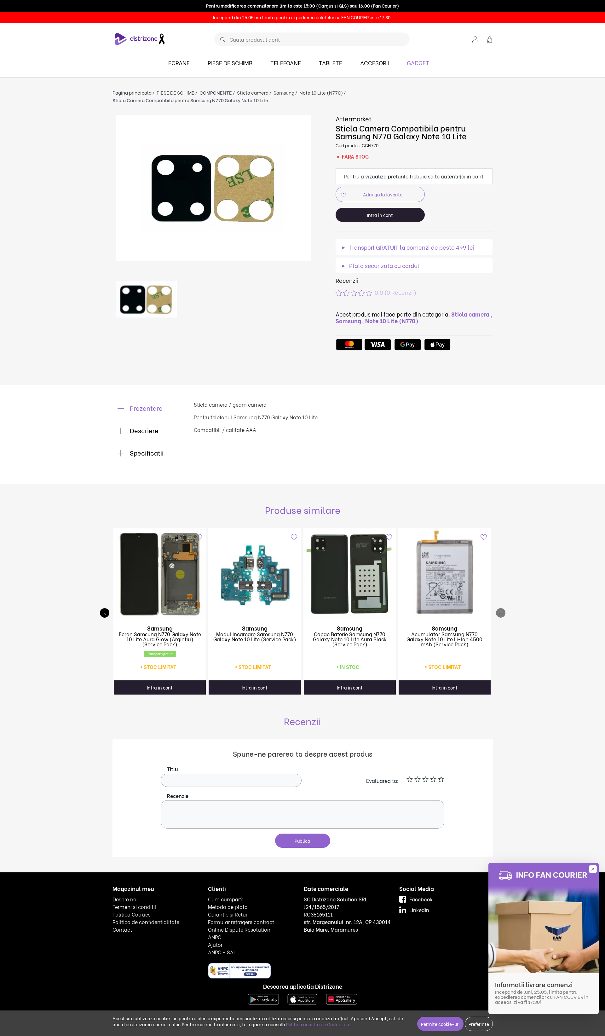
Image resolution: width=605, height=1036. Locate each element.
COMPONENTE (215, 92)
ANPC (214, 936)
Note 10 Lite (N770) (321, 92)
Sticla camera (252, 92)
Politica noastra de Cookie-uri (317, 1024)
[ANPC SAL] (239, 970)
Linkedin (419, 909)
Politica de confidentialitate (145, 921)
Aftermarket (354, 118)
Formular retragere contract (241, 921)
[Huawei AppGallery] (341, 998)
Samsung (284, 92)
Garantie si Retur (227, 914)
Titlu (172, 768)
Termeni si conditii (134, 906)
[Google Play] (263, 998)
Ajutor (215, 944)
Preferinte (479, 1024)
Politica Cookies (131, 914)
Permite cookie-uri (440, 1024)
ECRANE (179, 62)
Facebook (421, 899)
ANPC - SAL (222, 952)
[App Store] (302, 998)
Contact (122, 929)
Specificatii (146, 452)
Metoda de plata (228, 906)
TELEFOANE (285, 62)
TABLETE (330, 62)
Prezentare (145, 407)
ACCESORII (374, 62)
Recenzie (177, 795)
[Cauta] (220, 39)
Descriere (143, 430)
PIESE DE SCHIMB (230, 62)
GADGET (418, 62)
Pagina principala (132, 92)
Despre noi (125, 899)
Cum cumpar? (225, 899)
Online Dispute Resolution (239, 929)
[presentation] (500, 613)
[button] (475, 39)
